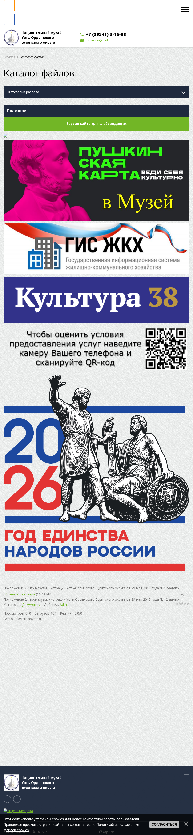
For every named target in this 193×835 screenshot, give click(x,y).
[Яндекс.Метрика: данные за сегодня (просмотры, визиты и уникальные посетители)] (18, 811)
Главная (9, 57)
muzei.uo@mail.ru (96, 40)
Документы (31, 604)
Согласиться (164, 824)
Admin (64, 604)
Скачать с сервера (20, 594)
